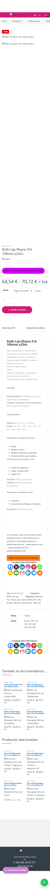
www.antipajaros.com (16, 551)
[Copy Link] (10, 572)
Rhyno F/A (31, 599)
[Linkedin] (22, 567)
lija (18, 599)
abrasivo (38, 596)
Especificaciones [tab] (35, 328)
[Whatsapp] (39, 567)
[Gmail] (22, 572)
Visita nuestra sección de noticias (23, 558)
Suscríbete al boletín (17, 870)
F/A (8, 599)
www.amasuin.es (28, 541)
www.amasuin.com (34, 544)
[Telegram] (34, 572)
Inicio (4, 21)
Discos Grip (7, 751)
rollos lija (37, 603)
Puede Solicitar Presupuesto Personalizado (23, 270)
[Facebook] (10, 567)
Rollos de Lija (34, 21)
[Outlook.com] (28, 572)
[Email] (16, 572)
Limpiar (38, 291)
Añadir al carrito (18, 309)
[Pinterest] (34, 567)
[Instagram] (28, 567)
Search (35, 14)
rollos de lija (26, 603)
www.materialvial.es (15, 544)
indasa (13, 599)
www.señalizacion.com (18, 547)
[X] (16, 567)
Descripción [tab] (8, 328)
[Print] (39, 573)
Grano (6, 290)
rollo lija (16, 603)
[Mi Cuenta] (40, 15)
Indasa (27, 615)
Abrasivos (17, 21)
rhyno (23, 599)
